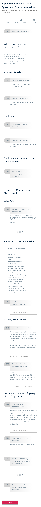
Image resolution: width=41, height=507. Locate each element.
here (13, 63)
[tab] (7, 21)
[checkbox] (20, 233)
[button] (10, 502)
